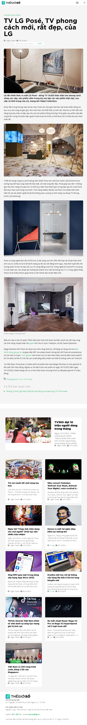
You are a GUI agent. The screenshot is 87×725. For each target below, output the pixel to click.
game (31, 343)
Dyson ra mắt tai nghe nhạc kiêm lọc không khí (61, 530)
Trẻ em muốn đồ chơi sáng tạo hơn (23, 484)
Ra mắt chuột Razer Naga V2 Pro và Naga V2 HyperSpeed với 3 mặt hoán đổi (62, 623)
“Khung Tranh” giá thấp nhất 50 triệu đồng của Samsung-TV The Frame (36, 391)
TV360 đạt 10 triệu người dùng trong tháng (65, 425)
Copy (39, 43)
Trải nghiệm (26, 355)
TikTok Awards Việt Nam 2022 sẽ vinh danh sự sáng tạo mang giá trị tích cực (23, 623)
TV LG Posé (28, 379)
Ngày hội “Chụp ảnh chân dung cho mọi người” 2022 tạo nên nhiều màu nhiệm (24, 532)
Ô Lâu (52, 545)
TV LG (20, 379)
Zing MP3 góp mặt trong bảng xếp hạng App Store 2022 (23, 576)
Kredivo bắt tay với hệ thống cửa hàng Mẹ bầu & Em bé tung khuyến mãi (63, 578)
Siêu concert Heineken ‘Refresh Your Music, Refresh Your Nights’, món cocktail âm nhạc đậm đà (62, 486)
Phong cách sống (12, 15)
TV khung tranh (11, 379)
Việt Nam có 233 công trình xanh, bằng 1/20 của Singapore (22, 669)
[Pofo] (11, 3)
